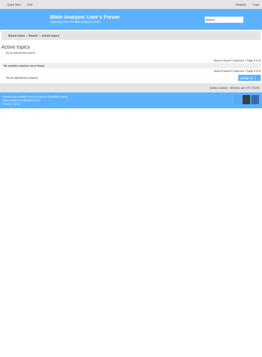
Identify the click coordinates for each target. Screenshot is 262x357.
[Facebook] (255, 99)
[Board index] (25, 19)
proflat (13, 100)
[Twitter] (238, 99)
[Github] (246, 99)
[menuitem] (27, 5)
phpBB (21, 96)
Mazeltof (29, 100)
